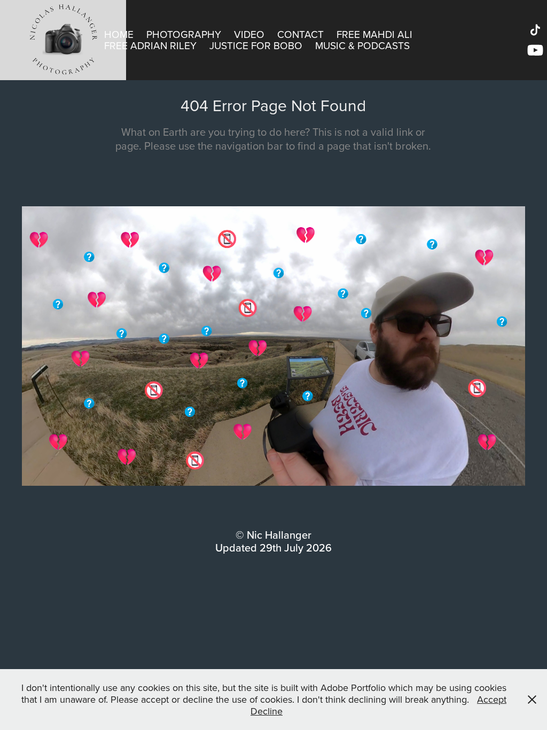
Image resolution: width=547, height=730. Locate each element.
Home (119, 34)
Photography (183, 34)
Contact (300, 34)
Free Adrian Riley (150, 45)
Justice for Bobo (255, 45)
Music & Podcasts (362, 45)
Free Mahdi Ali (374, 34)
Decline (267, 711)
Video (249, 34)
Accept (491, 699)
